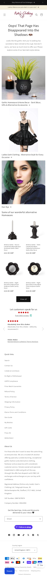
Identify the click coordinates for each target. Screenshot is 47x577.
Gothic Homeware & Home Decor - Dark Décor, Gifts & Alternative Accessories (21, 103)
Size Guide (8, 417)
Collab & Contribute (12, 371)
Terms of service (24, 571)
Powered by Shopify (25, 567)
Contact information (24, 574)
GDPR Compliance (11, 381)
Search (7, 360)
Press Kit (8, 433)
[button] (4, 14)
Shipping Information (12, 402)
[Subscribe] (39, 519)
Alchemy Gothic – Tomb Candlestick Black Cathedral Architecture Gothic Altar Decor (33, 247)
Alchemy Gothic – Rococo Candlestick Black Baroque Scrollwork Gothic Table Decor (12, 247)
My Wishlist (9, 422)
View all (23, 299)
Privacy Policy (9, 407)
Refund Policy (10, 391)
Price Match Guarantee (13, 386)
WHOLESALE (9, 438)
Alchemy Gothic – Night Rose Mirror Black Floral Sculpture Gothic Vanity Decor (11, 285)
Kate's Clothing (14, 567)
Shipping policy (35, 571)
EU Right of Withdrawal (13, 376)
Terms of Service (11, 397)
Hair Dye (5, 207)
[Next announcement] (42, 2)
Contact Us (9, 366)
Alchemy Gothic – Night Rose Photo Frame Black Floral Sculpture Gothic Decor (33, 285)
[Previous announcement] (4, 2)
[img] (23, 312)
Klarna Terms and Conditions (15, 412)
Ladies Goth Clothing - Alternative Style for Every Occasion (22, 155)
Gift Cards (8, 428)
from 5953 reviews (22, 315)
